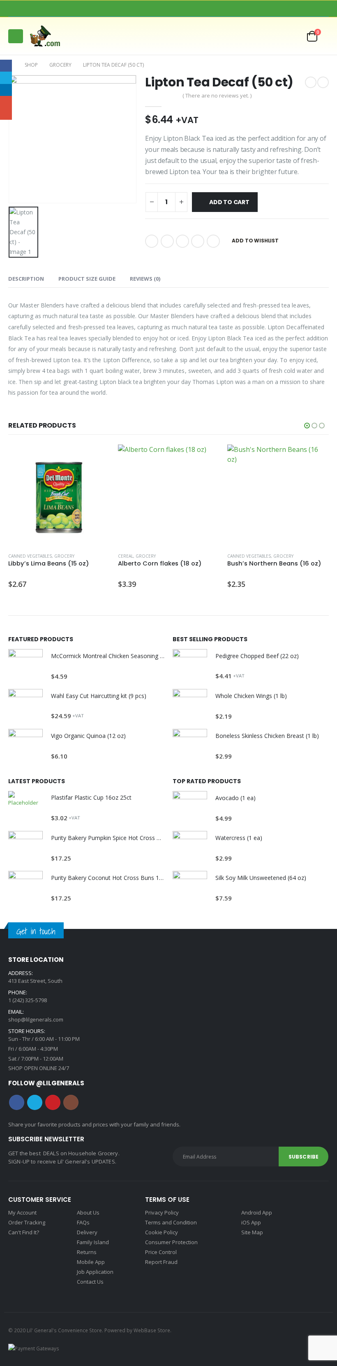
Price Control (161, 1252)
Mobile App (91, 1262)
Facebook (151, 241)
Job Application (95, 1271)
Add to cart (229, 202)
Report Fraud (161, 1262)
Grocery (64, 556)
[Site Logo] (49, 36)
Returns (87, 1252)
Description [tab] (26, 278)
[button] (15, 36)
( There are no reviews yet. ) (217, 95)
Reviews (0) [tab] (145, 278)
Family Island (93, 1242)
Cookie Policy (161, 1232)
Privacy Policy (162, 1212)
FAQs (83, 1222)
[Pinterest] (168, 8)
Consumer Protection (171, 1242)
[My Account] (274, 36)
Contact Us (90, 1281)
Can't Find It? (23, 1232)
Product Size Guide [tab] (86, 278)
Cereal (125, 556)
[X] (155, 8)
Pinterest (52, 1102)
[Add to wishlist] (106, 556)
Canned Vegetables (30, 556)
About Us (88, 1212)
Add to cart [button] (96, 458)
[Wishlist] (293, 36)
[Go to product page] (59, 495)
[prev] (310, 82)
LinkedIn (182, 241)
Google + (197, 241)
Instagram (70, 1102)
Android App (256, 1212)
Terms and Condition (171, 1222)
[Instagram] (181, 8)
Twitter (167, 241)
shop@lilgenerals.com (35, 1019)
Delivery (87, 1232)
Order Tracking (26, 1222)
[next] (323, 82)
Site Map (252, 1232)
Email (213, 241)
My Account (22, 1212)
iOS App (251, 1222)
